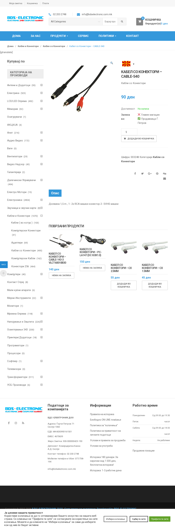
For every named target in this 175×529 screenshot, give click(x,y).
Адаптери (17, 242)
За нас (36, 36)
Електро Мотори (16, 192)
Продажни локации (143, 450)
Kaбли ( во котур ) (21, 222)
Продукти (58, 36)
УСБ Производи (16, 384)
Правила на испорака (102, 414)
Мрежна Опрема (16, 313)
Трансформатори (17, 377)
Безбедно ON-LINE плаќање (105, 419)
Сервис (83, 36)
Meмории (12, 108)
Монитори (13, 305)
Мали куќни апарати (19, 290)
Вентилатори (14, 156)
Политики (107, 36)
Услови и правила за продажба (107, 440)
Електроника (14, 199)
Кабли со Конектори (54, 46)
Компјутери (13, 274)
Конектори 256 (20, 266)
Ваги (9, 148)
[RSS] (23, 423)
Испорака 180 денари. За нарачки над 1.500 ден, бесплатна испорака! (104, 461)
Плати (45, 3)
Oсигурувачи (14, 116)
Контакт (132, 36)
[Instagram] (16, 423)
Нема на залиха (61, 275)
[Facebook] (8, 423)
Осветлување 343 (17, 329)
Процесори (14, 353)
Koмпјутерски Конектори (26, 230)
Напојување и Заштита (20, 321)
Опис (55, 193)
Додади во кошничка (140, 138)
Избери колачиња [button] (115, 519)
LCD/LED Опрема (17, 101)
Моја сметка (15, 3)
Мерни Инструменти (19, 298)
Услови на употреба (101, 445)
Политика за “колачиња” (104, 425)
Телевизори (14, 369)
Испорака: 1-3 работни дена (106, 470)
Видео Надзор (15, 164)
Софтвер (12, 361)
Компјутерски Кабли (23, 258)
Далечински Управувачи (21, 180)
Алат (10, 132)
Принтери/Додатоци (19, 337)
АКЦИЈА (12, 124)
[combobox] (110, 21)
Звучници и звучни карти (21, 208)
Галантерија (14, 172)
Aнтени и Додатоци (18, 85)
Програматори (15, 345)
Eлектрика (13, 93)
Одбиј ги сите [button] (139, 519)
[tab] (55, 193)
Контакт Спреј (15, 282)
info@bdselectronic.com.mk (62, 469)
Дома (16, 36)
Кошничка (32, 3)
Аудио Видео (15, 140)
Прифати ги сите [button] (159, 519)
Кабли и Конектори (28, 46)
